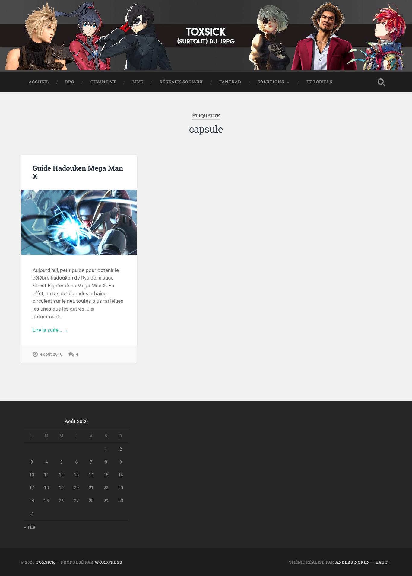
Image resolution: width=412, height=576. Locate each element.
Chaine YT (103, 82)
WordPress (108, 562)
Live (137, 82)
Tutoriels (319, 82)
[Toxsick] (205, 36)
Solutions (271, 82)
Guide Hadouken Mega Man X (78, 172)
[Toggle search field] (381, 82)
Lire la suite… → (50, 330)
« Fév (30, 527)
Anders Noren (352, 562)
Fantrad (230, 82)
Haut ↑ (383, 562)
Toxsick (45, 562)
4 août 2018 (51, 354)
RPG (69, 82)
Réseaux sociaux (181, 82)
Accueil (39, 82)
